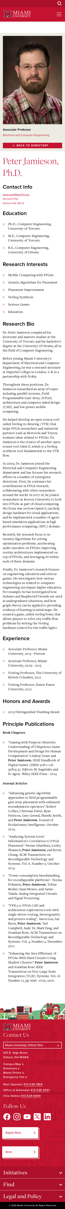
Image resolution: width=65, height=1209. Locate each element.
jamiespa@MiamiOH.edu (16, 194)
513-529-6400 (31, 1096)
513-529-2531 (40, 1090)
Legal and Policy (22, 1196)
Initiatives (15, 1172)
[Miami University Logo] (17, 14)
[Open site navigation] (59, 14)
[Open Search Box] (59, 3)
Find (8, 1184)
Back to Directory (33, 145)
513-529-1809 (33, 1084)
